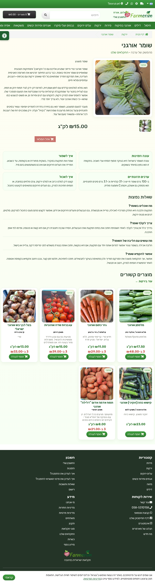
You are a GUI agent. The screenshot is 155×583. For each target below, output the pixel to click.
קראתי (9, 577)
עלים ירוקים (84, 25)
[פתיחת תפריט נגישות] (4, 35)
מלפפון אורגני (135, 325)
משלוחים (70, 518)
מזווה (149, 484)
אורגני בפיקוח (123, 25)
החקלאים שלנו (119, 52)
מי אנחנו (70, 502)
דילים (137, 25)
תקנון (72, 523)
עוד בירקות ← (143, 281)
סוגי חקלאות (68, 528)
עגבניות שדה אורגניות (58, 325)
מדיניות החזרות (67, 507)
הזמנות (71, 468)
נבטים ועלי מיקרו (64, 25)
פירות (108, 25)
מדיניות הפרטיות (92, 578)
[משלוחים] (142, 3)
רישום (72, 489)
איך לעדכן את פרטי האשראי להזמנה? (55, 479)
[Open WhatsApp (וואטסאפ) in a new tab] (132, 3)
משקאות (18, 25)
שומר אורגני (107, 34)
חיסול (147, 25)
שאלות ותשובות (67, 484)
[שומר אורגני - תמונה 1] (145, 126)
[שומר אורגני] (122, 87)
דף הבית (140, 34)
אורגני (143, 65)
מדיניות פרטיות (67, 513)
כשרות (71, 539)
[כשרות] (136, 3)
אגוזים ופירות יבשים (39, 25)
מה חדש (147, 534)
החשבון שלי (119, 17)
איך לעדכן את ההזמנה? (62, 473)
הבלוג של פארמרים (142, 528)
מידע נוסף (69, 544)
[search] (45, 15)
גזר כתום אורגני (97, 325)
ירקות (97, 25)
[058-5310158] (127, 3)
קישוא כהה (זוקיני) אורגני (136, 402)
